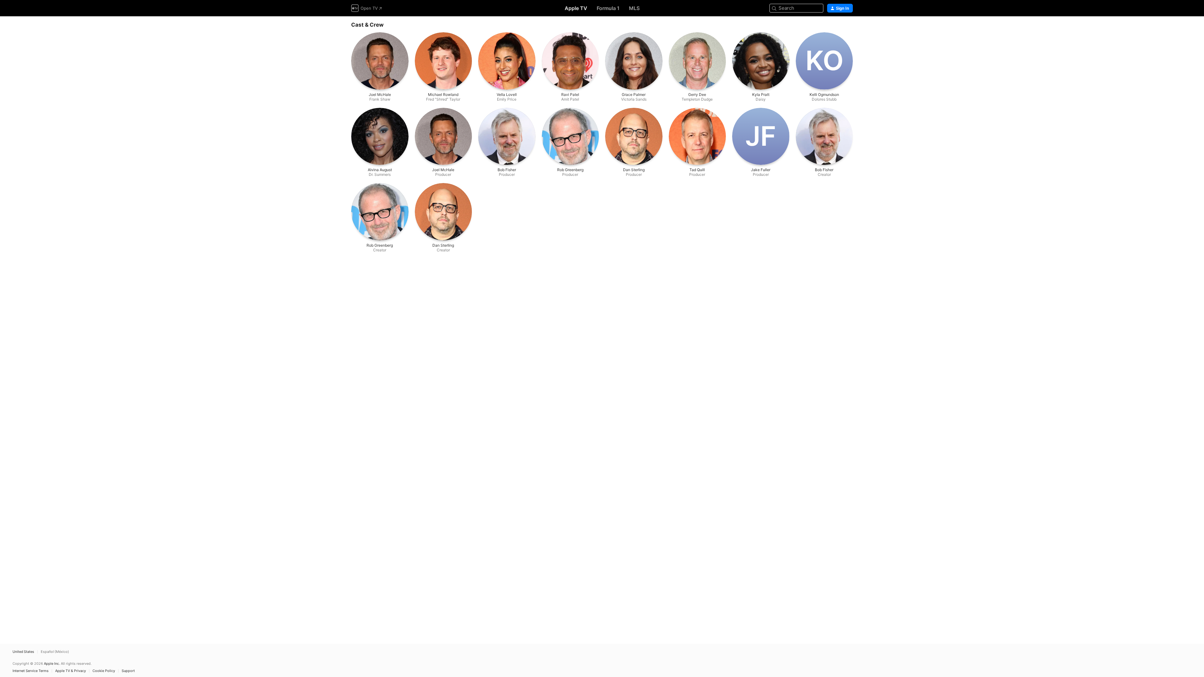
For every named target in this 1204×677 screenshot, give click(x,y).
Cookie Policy (103, 671)
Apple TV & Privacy (70, 671)
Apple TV (576, 8)
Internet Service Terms (31, 671)
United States (23, 651)
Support (128, 671)
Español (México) (55, 651)
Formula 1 (608, 8)
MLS (634, 8)
